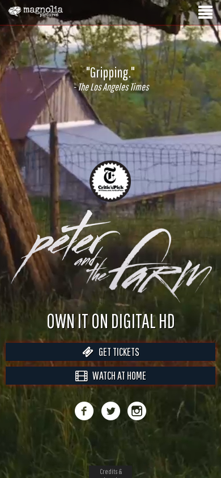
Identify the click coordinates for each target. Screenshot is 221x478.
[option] (110, 78)
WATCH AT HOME (116, 387)
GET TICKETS (116, 363)
